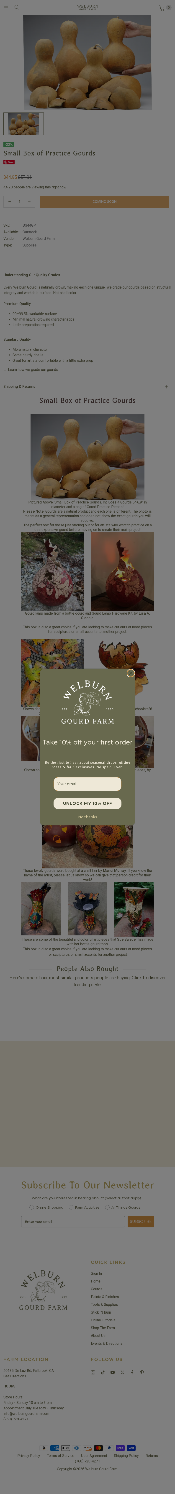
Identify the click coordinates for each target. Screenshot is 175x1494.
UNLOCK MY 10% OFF (87, 803)
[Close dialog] (130, 673)
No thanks (87, 817)
